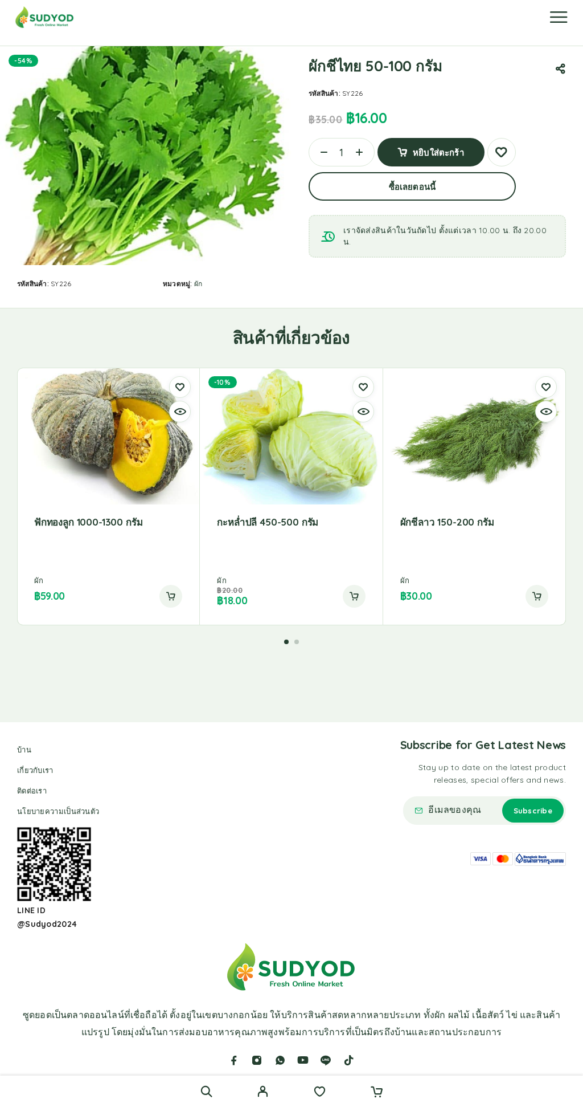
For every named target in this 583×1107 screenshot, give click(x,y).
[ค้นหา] (206, 1091)
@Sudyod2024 (47, 924)
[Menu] (558, 17)
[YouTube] (303, 1060)
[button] (170, 596)
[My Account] (263, 1092)
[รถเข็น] (377, 1092)
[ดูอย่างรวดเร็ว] (180, 411)
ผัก (198, 283)
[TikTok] (349, 1060)
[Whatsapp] (280, 1060)
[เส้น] (325, 1060)
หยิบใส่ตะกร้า (438, 152)
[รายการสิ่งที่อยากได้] (320, 1092)
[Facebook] (234, 1060)
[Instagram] (256, 1060)
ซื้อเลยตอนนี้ (412, 186)
